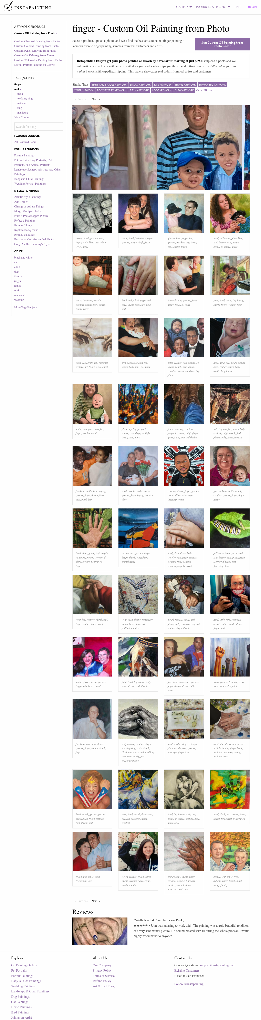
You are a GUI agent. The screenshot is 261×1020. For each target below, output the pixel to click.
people (216, 876)
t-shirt (187, 304)
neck (130, 619)
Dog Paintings (20, 996)
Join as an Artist (21, 1017)
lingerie (238, 437)
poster (101, 814)
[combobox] (38, 126)
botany (222, 242)
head (215, 362)
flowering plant (221, 565)
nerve (85, 246)
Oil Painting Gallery (24, 965)
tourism (126, 885)
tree (229, 242)
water (181, 499)
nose (88, 744)
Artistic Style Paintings (27, 197)
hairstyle (172, 300)
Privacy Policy (102, 970)
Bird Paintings (20, 1012)
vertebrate (87, 362)
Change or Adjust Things (29, 206)
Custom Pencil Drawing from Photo (35, 50)
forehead (80, 491)
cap (169, 246)
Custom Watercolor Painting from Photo (38, 60)
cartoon (172, 491)
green (91, 429)
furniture (87, 300)
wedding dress (220, 756)
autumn (217, 880)
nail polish (133, 300)
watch (94, 748)
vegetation (96, 561)
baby (237, 366)
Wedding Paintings (23, 986)
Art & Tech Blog (104, 986)
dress (183, 553)
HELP (237, 7)
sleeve (146, 491)
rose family (188, 366)
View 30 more (205, 90)
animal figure (128, 561)
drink (239, 623)
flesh (20, 94)
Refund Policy (102, 981)
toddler (176, 246)
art (86, 366)
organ (79, 238)
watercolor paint (228, 686)
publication (82, 818)
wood (137, 437)
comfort (80, 304)
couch (232, 433)
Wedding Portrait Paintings (30, 183)
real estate (20, 295)
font (231, 681)
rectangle (192, 744)
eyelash (217, 433)
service (171, 880)
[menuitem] (183, 7)
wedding (19, 300)
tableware (225, 238)
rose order (182, 371)
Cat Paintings (19, 1002)
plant (234, 238)
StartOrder (222, 44)
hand (131, 238)
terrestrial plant (221, 561)
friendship (81, 880)
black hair (86, 499)
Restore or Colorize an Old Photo (33, 239)
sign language (136, 880)
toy (123, 553)
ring (19, 108)
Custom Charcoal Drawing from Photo (37, 41)
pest (234, 561)
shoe (176, 429)
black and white (23, 257)
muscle (97, 300)
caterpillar (232, 557)
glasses (171, 238)
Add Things (21, 202)
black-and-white (97, 242)
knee (130, 437)
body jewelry (128, 744)
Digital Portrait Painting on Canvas (34, 65)
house (17, 286)
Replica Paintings (24, 234)
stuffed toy (142, 557)
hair (215, 429)
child (17, 267)
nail (101, 238)
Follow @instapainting (188, 984)
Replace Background (26, 230)
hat (190, 238)
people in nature (221, 246)
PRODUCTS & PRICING (211, 7)
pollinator (218, 553)
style (85, 242)
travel (148, 876)
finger (78, 242)
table (192, 686)
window (232, 304)
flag (78, 752)
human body (91, 304)
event (170, 690)
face (170, 681)
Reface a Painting (24, 220)
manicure (22, 112)
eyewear (186, 623)
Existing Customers (186, 970)
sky (130, 429)
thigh (140, 242)
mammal (103, 362)
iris (141, 366)
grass (170, 437)
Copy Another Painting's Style (32, 244)
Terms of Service (104, 975)
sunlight (146, 433)
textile (177, 748)
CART (253, 7)
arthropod (237, 553)
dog (16, 271)
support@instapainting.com (217, 965)
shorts (102, 304)
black (222, 814)
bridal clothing (221, 748)
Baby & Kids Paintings (26, 981)
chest (105, 366)
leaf (215, 242)
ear (179, 300)
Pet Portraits (19, 970)
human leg (193, 362)
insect (228, 553)
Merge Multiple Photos (27, 211)
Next (97, 99)
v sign (125, 876)
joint (215, 300)
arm (124, 362)
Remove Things (23, 225)
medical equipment (223, 371)
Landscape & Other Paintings (30, 991)
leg (234, 300)
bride (239, 748)
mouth (139, 362)
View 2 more (21, 117)
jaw (96, 362)
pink (148, 304)
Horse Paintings (21, 1007)
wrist (78, 246)
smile (124, 238)
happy (133, 242)
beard (216, 623)
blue (240, 238)
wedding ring (25, 98)
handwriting (180, 744)
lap (136, 366)
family (18, 276)
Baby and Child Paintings (29, 179)
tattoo (136, 628)
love (90, 880)
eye (227, 362)
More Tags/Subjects (26, 307)
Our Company (102, 965)
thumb (86, 238)
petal (170, 362)
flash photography (144, 238)
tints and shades (188, 437)
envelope (172, 752)
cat (16, 262)
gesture (94, 238)
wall (215, 686)
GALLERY (182, 7)
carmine (172, 371)
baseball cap (182, 242)
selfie (223, 628)
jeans (170, 429)
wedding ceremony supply (226, 752)
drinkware (146, 814)
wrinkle (181, 880)
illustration (181, 495)
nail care (22, 103)
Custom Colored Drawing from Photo (36, 46)
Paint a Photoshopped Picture (31, 216)
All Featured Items (25, 142)
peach (178, 366)
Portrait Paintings (24, 155)
